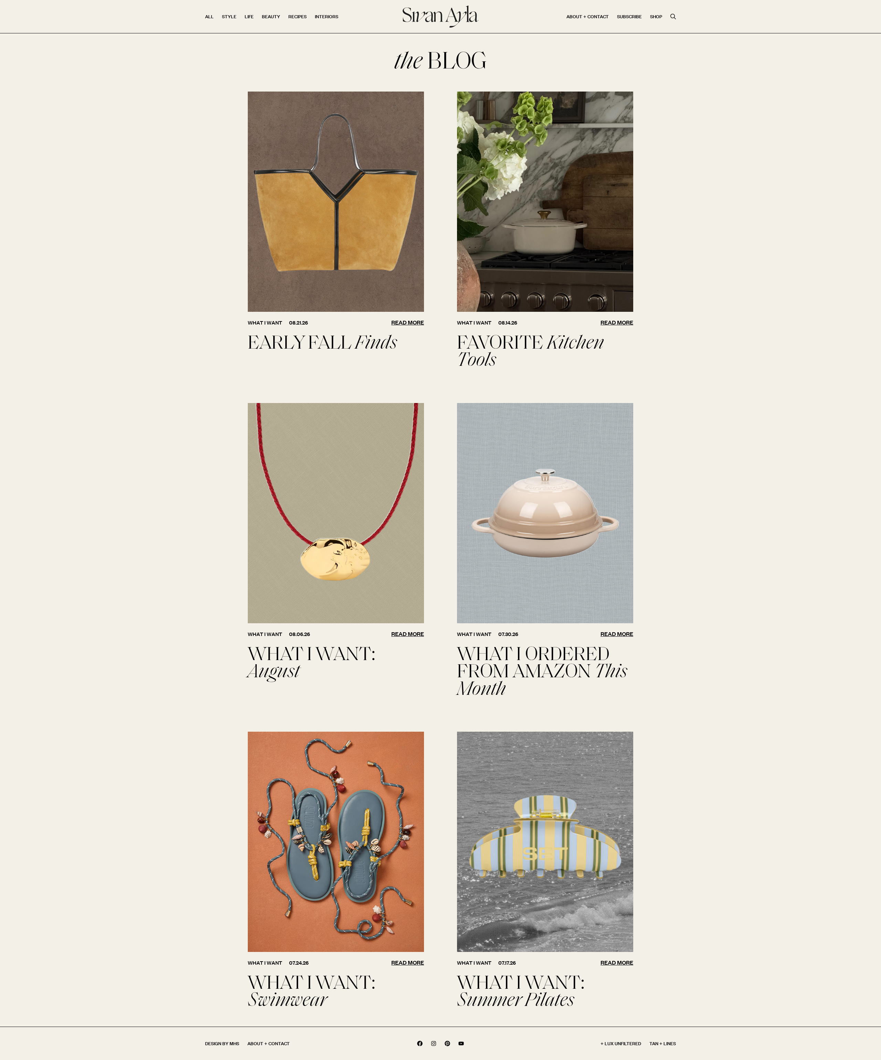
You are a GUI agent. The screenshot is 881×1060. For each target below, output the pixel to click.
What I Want (265, 322)
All (209, 16)
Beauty (271, 16)
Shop (656, 16)
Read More (407, 322)
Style (229, 16)
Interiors (326, 16)
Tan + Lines (662, 1043)
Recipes (297, 16)
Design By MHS (222, 1043)
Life (249, 16)
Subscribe (629, 16)
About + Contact (587, 16)
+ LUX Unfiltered (621, 1043)
